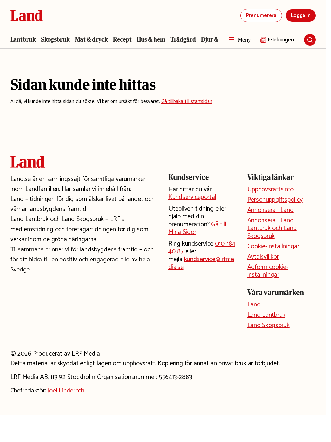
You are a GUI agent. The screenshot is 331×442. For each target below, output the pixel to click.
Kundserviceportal (192, 197)
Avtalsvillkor (263, 256)
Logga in (301, 15)
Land (254, 304)
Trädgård (183, 39)
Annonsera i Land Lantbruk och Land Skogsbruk (272, 228)
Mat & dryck (91, 39)
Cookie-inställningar (273, 246)
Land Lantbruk (266, 315)
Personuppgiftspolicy (275, 199)
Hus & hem (151, 39)
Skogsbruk (55, 39)
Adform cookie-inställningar (267, 271)
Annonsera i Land (270, 210)
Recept (122, 39)
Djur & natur (218, 39)
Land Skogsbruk (268, 325)
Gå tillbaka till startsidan (186, 101)
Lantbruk (23, 39)
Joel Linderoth (66, 390)
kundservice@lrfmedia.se (201, 263)
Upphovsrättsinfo (270, 189)
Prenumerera (261, 15)
